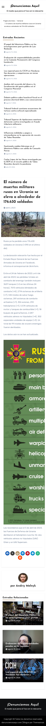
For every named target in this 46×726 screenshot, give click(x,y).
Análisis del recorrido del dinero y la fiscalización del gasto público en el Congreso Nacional (20, 86)
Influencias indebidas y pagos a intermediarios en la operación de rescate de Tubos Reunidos (22, 135)
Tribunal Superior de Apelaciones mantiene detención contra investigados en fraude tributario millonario (22, 122)
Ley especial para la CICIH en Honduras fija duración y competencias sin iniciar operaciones (22, 73)
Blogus (26, 722)
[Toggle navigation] (3, 6)
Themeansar (38, 722)
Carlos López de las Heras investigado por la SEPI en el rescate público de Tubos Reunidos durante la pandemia (22, 162)
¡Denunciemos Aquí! (25, 6)
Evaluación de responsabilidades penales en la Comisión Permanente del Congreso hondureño (22, 60)
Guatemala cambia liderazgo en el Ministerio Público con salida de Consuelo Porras (22, 148)
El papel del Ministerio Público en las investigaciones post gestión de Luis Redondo (20, 46)
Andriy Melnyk (26, 585)
